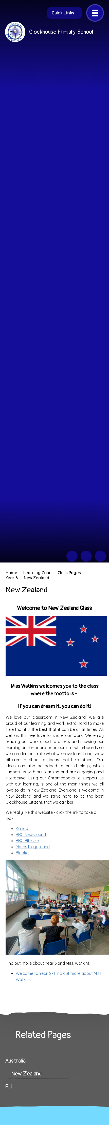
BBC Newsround (31, 834)
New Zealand (36, 577)
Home (11, 572)
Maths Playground (33, 846)
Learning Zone (37, 572)
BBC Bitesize (27, 840)
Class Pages (69, 572)
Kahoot (23, 828)
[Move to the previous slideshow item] (72, 556)
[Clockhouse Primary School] (15, 32)
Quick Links (63, 13)
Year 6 (12, 577)
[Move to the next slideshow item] (86, 556)
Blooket (23, 852)
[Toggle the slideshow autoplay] (100, 556)
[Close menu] (95, 13)
